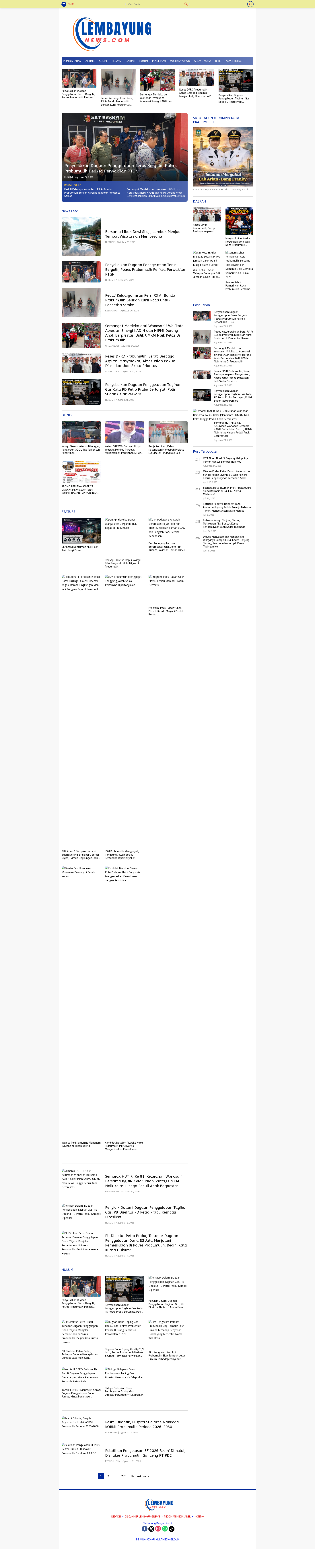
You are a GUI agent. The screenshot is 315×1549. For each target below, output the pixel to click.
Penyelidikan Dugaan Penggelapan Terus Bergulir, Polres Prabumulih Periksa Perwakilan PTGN (78, 94)
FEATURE (110, 242)
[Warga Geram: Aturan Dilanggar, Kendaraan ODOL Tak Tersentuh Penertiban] (81, 432)
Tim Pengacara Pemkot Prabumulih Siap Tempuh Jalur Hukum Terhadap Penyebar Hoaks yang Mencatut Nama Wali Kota (167, 1356)
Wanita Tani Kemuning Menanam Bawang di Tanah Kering (81, 1144)
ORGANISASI (112, 345)
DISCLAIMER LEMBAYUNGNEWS (142, 1516)
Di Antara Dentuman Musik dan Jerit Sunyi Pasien (80, 548)
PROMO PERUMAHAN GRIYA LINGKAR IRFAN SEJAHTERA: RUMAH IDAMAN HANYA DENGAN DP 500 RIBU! (80, 490)
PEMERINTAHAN (72, 61)
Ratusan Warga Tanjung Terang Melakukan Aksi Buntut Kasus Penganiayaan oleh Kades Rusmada (224, 524)
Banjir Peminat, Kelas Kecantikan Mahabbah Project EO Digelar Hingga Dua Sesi (166, 450)
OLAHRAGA (111, 1432)
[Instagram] (158, 1529)
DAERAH (130, 61)
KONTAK (199, 1516)
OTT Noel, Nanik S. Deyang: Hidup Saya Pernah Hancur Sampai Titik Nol (226, 460)
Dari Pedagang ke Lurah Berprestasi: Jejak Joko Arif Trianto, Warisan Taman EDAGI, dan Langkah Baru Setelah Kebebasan (167, 547)
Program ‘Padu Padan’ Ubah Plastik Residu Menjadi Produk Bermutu (166, 611)
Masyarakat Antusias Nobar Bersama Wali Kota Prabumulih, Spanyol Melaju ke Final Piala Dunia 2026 (238, 242)
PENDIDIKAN (159, 61)
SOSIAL (103, 61)
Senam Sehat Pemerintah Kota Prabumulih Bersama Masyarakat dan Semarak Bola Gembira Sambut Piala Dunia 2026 (239, 286)
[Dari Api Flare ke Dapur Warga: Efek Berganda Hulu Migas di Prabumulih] (124, 537)
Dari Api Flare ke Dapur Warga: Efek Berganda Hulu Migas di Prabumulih (123, 563)
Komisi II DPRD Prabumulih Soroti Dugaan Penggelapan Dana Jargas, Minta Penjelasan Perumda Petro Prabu (81, 1394)
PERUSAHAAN (112, 1461)
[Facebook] (144, 1529)
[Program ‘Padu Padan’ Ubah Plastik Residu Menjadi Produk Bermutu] (168, 589)
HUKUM (143, 61)
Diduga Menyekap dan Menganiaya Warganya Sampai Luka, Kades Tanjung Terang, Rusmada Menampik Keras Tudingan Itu (226, 541)
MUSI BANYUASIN (180, 61)
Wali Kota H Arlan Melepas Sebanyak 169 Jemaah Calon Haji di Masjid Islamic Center (206, 274)
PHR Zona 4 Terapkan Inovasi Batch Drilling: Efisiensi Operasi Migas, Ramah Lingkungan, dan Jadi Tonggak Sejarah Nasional (80, 855)
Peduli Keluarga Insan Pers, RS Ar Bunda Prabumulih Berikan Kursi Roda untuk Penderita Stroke (117, 102)
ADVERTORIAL (234, 61)
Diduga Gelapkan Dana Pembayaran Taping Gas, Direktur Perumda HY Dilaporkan (124, 1391)
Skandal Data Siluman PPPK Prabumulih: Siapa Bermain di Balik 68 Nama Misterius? (227, 491)
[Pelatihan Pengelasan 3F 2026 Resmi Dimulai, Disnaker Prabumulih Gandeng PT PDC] (81, 1455)
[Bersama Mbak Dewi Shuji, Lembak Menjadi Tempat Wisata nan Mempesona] (81, 236)
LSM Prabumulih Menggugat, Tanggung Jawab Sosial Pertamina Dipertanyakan (122, 854)
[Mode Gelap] (250, 4)
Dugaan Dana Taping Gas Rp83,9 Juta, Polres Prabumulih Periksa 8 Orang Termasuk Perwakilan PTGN (124, 1353)
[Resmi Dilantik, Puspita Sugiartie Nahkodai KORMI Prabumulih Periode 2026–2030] (81, 1427)
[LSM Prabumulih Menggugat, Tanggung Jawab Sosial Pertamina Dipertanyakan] (124, 711)
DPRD (218, 61)
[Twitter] (151, 1529)
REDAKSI (116, 61)
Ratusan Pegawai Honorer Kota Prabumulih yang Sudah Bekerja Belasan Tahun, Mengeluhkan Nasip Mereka (227, 507)
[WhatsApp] (165, 1529)
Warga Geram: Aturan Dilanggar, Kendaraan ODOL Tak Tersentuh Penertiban (81, 450)
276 (123, 1476)
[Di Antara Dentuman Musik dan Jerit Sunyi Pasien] (81, 531)
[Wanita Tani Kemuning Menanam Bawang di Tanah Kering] (81, 1002)
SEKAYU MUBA (202, 61)
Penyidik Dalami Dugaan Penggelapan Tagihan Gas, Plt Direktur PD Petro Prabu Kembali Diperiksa (146, 1212)
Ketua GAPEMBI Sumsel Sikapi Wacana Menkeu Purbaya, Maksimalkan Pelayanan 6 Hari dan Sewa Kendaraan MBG (123, 450)
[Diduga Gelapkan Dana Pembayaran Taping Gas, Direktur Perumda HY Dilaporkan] (124, 1376)
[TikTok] (171, 1529)
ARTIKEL (90, 61)
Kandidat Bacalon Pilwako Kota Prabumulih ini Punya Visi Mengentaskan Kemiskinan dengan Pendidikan (124, 1146)
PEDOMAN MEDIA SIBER (177, 1516)
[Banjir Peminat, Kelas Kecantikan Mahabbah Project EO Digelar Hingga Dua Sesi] (168, 432)
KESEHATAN (111, 310)
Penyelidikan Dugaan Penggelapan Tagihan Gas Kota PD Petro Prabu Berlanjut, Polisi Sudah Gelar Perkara (236, 99)
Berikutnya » (140, 1476)
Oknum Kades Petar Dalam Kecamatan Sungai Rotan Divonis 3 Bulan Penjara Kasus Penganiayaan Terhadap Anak (226, 475)
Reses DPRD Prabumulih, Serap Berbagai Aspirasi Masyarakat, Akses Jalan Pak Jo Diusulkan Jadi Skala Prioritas (196, 93)
